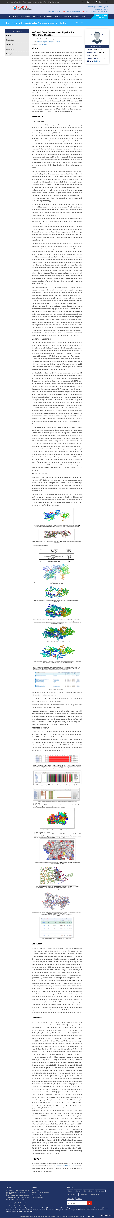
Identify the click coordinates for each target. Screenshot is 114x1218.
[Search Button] (89, 1203)
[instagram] (107, 2)
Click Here (97, 61)
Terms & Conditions (37, 1197)
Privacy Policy (36, 1190)
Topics (83, 16)
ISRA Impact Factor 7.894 (58, 11)
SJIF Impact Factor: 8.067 (39, 11)
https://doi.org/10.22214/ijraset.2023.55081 (49, 42)
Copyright (9, 54)
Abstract (8, 35)
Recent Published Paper (101, 8)
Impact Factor (36, 16)
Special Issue (95, 1194)
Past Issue (67, 16)
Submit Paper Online (106, 1215)
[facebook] (96, 2)
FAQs (49, 2)
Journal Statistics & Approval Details (97, 6)
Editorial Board (25, 16)
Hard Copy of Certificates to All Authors (81, 11)
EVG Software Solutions (89, 1216)
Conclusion (9, 45)
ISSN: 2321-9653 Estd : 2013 (101, 17)
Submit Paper (14, 2)
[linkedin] (103, 2)
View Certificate (42, 44)
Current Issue (83, 1194)
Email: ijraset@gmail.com (87, 2)
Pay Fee (76, 16)
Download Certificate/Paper (40, 2)
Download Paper (97, 46)
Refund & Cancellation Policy (40, 1193)
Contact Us (55, 2)
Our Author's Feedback (101, 9)
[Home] (10, 16)
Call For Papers (48, 16)
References (10, 49)
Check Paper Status (25, 2)
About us (78, 1191)
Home (8, 2)
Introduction (10, 40)
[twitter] (100, 2)
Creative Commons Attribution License (64, 1166)
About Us (15, 16)
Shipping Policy (36, 1195)
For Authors (58, 16)
